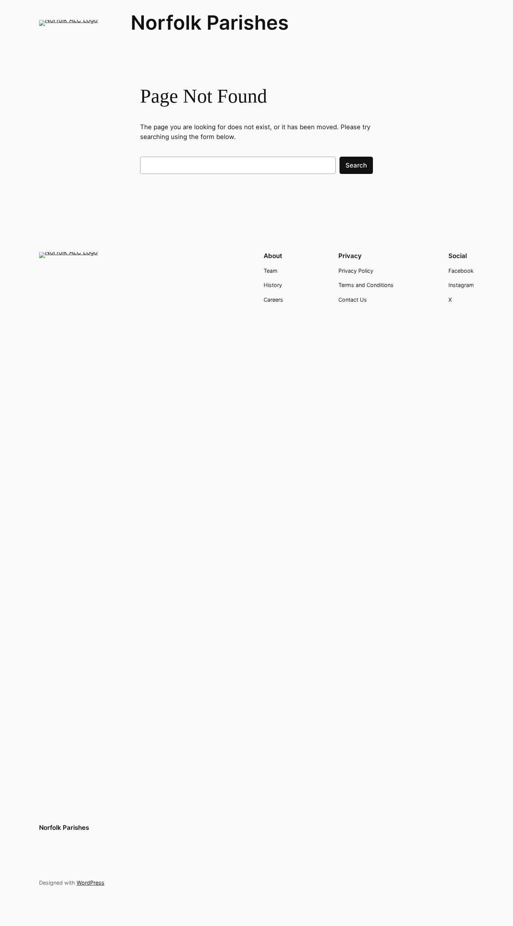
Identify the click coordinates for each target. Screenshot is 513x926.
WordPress (90, 882)
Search (356, 165)
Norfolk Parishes (210, 23)
